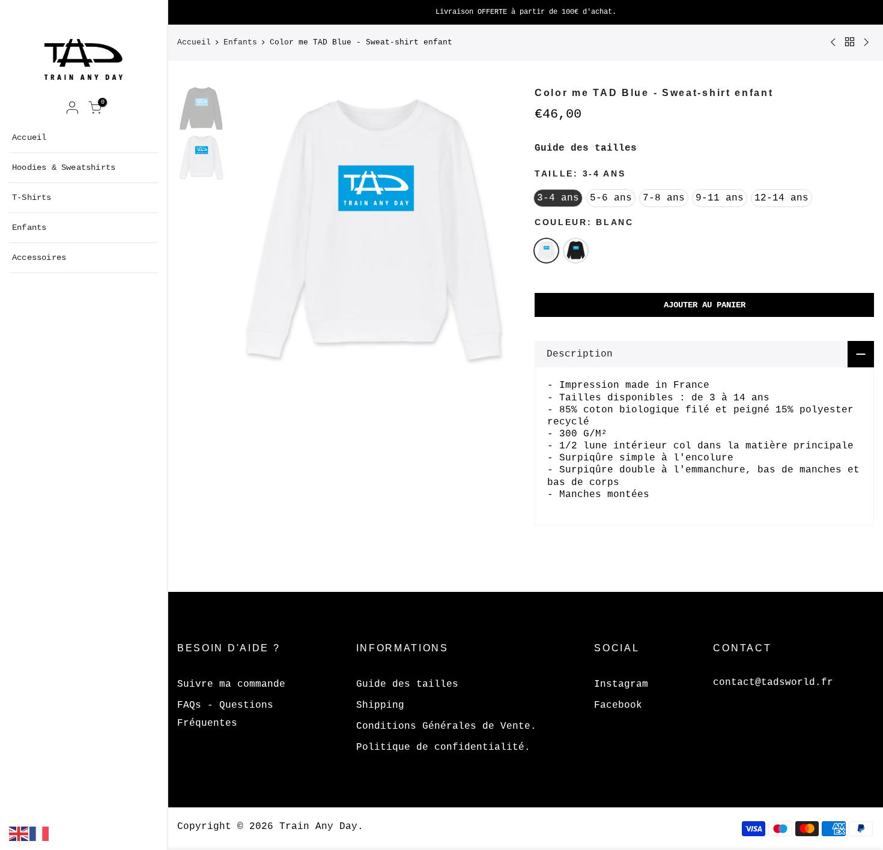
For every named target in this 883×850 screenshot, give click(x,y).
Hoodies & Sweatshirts (63, 167)
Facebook (618, 705)
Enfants (29, 227)
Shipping (380, 705)
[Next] (495, 227)
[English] (19, 833)
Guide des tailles (586, 148)
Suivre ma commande (231, 684)
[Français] (39, 833)
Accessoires (39, 257)
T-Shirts (32, 197)
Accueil (29, 137)
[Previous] (252, 227)
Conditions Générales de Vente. (446, 726)
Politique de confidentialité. (443, 747)
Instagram (621, 684)
